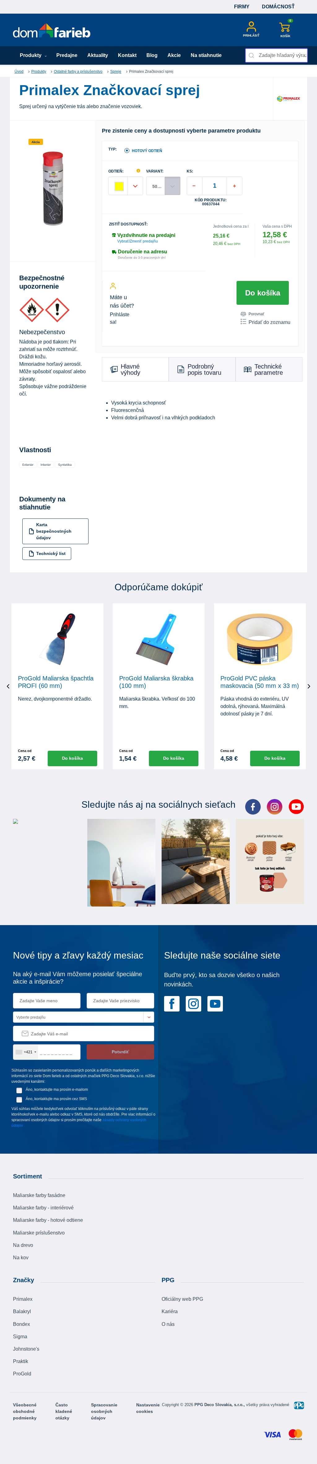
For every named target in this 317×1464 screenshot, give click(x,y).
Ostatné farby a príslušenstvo (78, 71)
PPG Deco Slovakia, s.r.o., (220, 1404)
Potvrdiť (120, 1051)
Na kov (20, 1257)
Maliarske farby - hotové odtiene (48, 1220)
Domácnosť (278, 6)
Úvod (19, 71)
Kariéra (170, 1311)
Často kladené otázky (63, 1411)
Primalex (23, 1299)
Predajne (66, 55)
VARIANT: (154, 171)
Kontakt (127, 55)
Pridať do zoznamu (269, 322)
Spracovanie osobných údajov (104, 1411)
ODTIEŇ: (116, 171)
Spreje (115, 71)
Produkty (31, 55)
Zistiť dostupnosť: (128, 224)
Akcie (174, 55)
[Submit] (252, 55)
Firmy (242, 6)
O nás (168, 1324)
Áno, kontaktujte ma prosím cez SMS (56, 1099)
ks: (190, 171)
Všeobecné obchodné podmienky (25, 1411)
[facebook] (172, 1003)
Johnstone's (26, 1349)
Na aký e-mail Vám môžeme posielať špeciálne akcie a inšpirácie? (77, 978)
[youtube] (215, 1003)
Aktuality (97, 55)
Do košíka (262, 293)
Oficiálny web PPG (182, 1299)
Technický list (51, 553)
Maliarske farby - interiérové (43, 1207)
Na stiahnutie (206, 55)
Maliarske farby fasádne (39, 1195)
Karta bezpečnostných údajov (54, 531)
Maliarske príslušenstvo (39, 1232)
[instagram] (193, 1003)
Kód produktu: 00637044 (211, 202)
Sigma (20, 1336)
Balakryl (22, 1311)
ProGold (22, 1373)
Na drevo (23, 1245)
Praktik (20, 1361)
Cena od (25, 751)
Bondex (21, 1324)
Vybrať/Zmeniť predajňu (137, 241)
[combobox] (276, 55)
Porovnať (256, 314)
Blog (152, 55)
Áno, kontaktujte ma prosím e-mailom (57, 1089)
